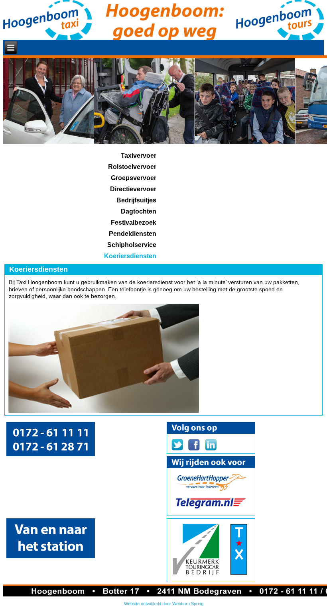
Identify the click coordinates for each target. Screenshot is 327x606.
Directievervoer (133, 189)
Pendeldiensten (132, 233)
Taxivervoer (138, 155)
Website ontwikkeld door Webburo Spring (163, 603)
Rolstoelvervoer (132, 166)
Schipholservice (131, 244)
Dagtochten (138, 211)
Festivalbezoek (133, 222)
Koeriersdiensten (130, 256)
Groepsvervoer (133, 178)
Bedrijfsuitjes (136, 200)
